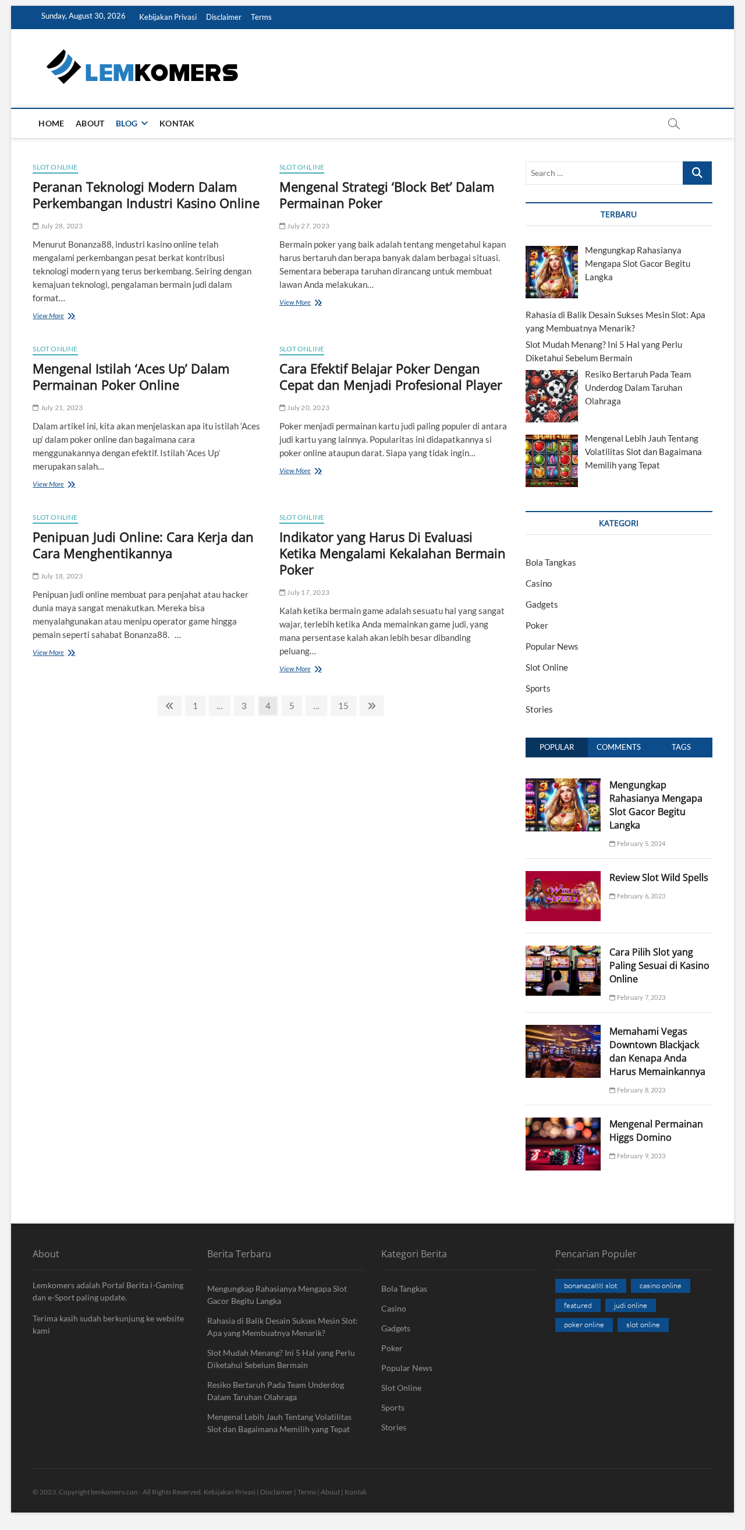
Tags (681, 747)
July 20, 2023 (307, 407)
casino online (661, 1285)
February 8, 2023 (640, 1090)
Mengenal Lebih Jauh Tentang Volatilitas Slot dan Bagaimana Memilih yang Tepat (279, 1423)
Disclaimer (224, 17)
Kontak (176, 123)
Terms (261, 17)
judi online (630, 1305)
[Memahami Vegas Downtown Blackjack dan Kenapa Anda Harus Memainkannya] (563, 1031)
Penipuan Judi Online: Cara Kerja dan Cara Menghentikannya (143, 545)
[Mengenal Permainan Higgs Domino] (563, 1124)
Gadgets (542, 604)
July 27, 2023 (307, 225)
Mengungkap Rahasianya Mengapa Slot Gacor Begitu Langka (656, 804)
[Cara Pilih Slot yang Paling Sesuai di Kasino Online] (563, 952)
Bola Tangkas (551, 562)
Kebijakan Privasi (168, 17)
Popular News (552, 646)
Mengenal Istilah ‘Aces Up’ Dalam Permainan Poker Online (131, 376)
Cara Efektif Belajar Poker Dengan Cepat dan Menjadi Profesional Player (390, 376)
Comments (619, 747)
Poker (537, 625)
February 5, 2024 (640, 843)
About (90, 123)
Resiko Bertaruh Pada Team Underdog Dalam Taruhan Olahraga (275, 1391)
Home (51, 123)
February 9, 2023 (640, 1155)
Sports (538, 688)
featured (578, 1305)
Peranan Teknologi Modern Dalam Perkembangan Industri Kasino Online (146, 194)
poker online (584, 1324)
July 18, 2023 (61, 576)
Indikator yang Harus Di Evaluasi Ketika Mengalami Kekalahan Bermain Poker (392, 553)
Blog (126, 123)
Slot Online (55, 167)
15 (347, 705)
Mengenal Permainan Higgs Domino (656, 1130)
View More (70, 317)
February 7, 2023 (640, 997)
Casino (539, 583)
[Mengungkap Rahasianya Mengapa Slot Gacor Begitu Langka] (563, 785)
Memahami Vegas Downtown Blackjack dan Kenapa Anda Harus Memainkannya (657, 1051)
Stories (539, 709)
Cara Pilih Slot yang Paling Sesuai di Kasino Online (659, 965)
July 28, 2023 (61, 225)
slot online (643, 1324)
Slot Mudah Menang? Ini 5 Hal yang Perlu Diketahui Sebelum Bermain (281, 1359)
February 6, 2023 (640, 896)
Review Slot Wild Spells (658, 877)
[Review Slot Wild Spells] (563, 877)
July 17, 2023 (307, 592)
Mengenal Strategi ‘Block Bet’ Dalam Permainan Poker (386, 194)
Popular (557, 747)
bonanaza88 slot (591, 1285)
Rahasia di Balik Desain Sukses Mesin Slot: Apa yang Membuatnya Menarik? (282, 1327)
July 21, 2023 (61, 407)
